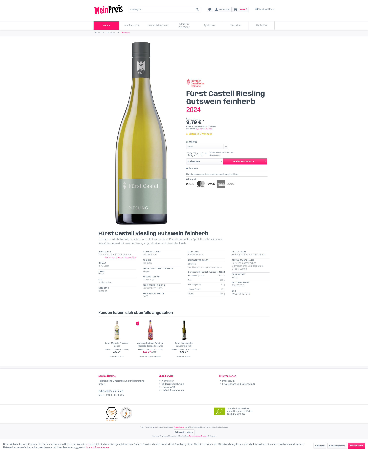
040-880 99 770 (110, 391)
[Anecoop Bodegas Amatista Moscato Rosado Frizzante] (150, 330)
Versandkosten (179, 427)
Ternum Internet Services (198, 436)
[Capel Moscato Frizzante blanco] (116, 330)
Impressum (228, 380)
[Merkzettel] (210, 9)
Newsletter (167, 380)
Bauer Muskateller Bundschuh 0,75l (184, 344)
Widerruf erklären (184, 432)
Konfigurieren (356, 445)
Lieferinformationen (172, 390)
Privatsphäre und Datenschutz (238, 384)
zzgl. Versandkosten (204, 128)
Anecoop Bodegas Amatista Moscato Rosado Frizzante (150, 344)
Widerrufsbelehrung (172, 384)
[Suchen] (197, 9)
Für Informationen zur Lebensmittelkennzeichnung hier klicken (212, 174)
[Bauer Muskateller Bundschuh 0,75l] (184, 330)
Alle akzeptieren (337, 445)
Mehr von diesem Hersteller (120, 257)
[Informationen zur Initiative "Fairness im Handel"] (112, 414)
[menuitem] (210, 9)
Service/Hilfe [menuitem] (265, 9)
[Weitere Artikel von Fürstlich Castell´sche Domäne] (195, 83)
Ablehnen (320, 445)
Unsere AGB (168, 387)
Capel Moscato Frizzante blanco (117, 344)
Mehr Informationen (97, 447)
